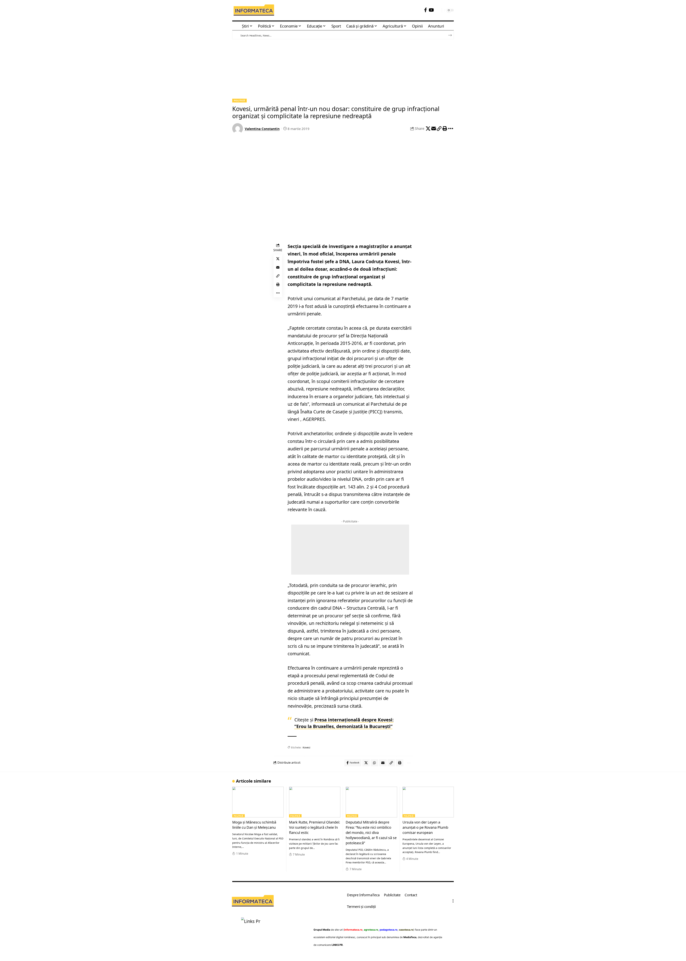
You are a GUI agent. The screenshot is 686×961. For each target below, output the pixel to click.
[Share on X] (428, 128)
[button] (438, 10)
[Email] (433, 128)
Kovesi (306, 747)
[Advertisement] (343, 68)
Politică (239, 100)
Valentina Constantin (262, 128)
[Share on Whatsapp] (374, 762)
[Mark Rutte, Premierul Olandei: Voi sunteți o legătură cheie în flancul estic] (314, 802)
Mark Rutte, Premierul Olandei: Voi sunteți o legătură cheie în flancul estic (314, 827)
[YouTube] (431, 10)
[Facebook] (425, 10)
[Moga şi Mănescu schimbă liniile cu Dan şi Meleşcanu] (258, 802)
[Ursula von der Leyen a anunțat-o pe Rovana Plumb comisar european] (428, 802)
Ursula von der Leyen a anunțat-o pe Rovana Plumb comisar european (425, 827)
